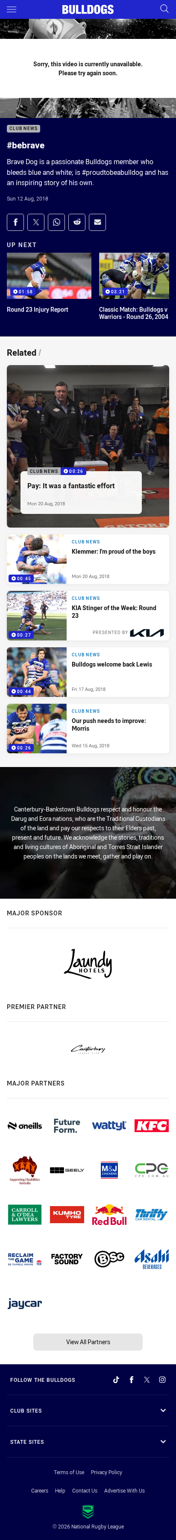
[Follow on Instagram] (162, 1379)
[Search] (164, 9)
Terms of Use (69, 1472)
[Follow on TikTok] (116, 1379)
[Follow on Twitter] (147, 1379)
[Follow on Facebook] (131, 1379)
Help (60, 1490)
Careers (39, 1490)
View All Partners (88, 1342)
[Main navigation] (11, 9)
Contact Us (84, 1490)
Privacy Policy (106, 1472)
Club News (23, 129)
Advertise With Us (124, 1490)
